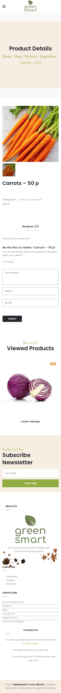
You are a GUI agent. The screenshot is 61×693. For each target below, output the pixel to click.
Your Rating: (8, 261)
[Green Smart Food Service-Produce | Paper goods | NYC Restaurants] (30, 6)
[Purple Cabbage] (30, 388)
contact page (30, 643)
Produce (23, 199)
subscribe (31, 483)
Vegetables (35, 199)
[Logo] (30, 529)
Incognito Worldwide (44, 688)
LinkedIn (10, 580)
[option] (8, 169)
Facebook (11, 576)
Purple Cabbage (30, 421)
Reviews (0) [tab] (30, 226)
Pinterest (11, 583)
